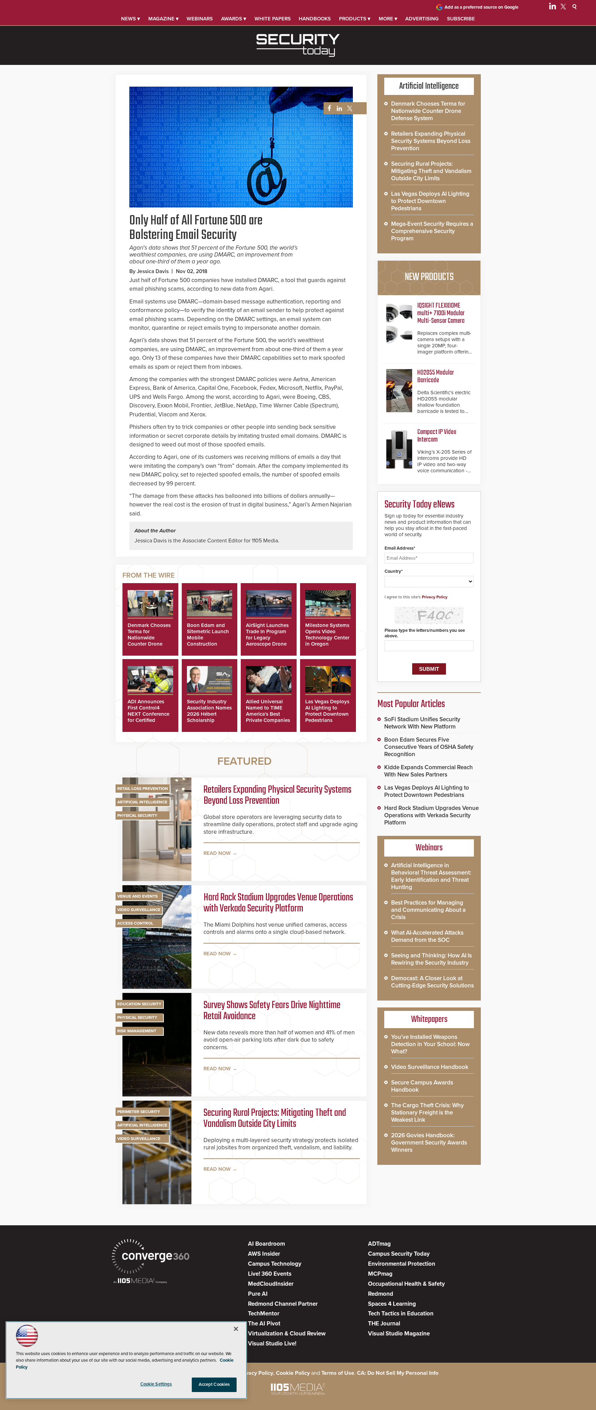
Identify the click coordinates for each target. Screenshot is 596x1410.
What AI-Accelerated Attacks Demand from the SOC (427, 936)
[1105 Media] (140, 1281)
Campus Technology (274, 1263)
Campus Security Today (399, 1253)
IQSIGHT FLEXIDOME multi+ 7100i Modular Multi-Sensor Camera (441, 313)
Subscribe (461, 19)
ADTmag (379, 1243)
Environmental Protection (401, 1263)
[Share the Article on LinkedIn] (338, 108)
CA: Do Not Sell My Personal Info (397, 1373)
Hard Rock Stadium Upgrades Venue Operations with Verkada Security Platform (278, 903)
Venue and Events (137, 896)
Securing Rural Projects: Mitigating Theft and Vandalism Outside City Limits (274, 1119)
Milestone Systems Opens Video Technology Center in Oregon (327, 634)
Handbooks (315, 19)
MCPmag (380, 1273)
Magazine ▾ (163, 19)
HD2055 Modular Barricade (435, 376)
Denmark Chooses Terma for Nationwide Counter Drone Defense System (149, 637)
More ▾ (388, 19)
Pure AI (258, 1293)
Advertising (422, 19)
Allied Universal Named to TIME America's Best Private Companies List (268, 714)
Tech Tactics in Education (401, 1313)
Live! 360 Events (269, 1273)
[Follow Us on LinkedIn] (552, 7)
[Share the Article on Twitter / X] (349, 108)
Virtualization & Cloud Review (287, 1333)
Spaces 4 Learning (392, 1303)
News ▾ (130, 19)
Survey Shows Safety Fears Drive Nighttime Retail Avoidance (271, 1011)
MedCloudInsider (271, 1283)
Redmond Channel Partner (283, 1303)
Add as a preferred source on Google (481, 7)
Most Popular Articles (411, 704)
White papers (273, 19)
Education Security (139, 1004)
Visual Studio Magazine (399, 1333)
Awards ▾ (233, 19)
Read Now (217, 853)
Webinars (200, 19)
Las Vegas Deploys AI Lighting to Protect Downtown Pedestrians (327, 710)
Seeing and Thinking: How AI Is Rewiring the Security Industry (431, 959)
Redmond (380, 1293)
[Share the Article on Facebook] (327, 108)
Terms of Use (337, 1373)
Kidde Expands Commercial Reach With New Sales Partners (428, 771)
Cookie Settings (156, 1384)
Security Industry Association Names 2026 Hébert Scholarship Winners (209, 714)
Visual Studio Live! (272, 1343)
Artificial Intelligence (142, 802)
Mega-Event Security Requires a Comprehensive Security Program (432, 231)
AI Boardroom (266, 1243)
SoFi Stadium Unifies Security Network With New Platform (422, 723)
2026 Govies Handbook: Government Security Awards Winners (429, 1142)
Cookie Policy (293, 1373)
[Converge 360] (150, 1257)
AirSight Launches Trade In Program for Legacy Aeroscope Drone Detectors (267, 637)
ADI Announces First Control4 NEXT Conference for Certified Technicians (148, 714)
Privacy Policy (434, 597)
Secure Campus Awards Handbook (422, 1086)
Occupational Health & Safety (406, 1283)
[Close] (236, 1328)
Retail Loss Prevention (142, 788)
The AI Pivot (264, 1323)
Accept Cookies (214, 1384)
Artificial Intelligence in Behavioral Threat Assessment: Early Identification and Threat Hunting (431, 876)
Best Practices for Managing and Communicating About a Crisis (428, 910)
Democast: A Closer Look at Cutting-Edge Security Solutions (432, 982)
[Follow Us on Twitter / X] (563, 7)
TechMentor (263, 1313)
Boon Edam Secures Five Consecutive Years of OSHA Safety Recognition (429, 747)
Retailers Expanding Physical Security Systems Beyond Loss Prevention (277, 795)
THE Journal (384, 1323)
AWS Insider (264, 1253)
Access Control (135, 923)
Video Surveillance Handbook (429, 1067)
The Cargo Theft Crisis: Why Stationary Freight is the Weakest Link (427, 1112)
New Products (429, 277)
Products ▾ (354, 19)
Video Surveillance (138, 909)
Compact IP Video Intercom (436, 436)
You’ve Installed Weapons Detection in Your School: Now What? (430, 1044)
